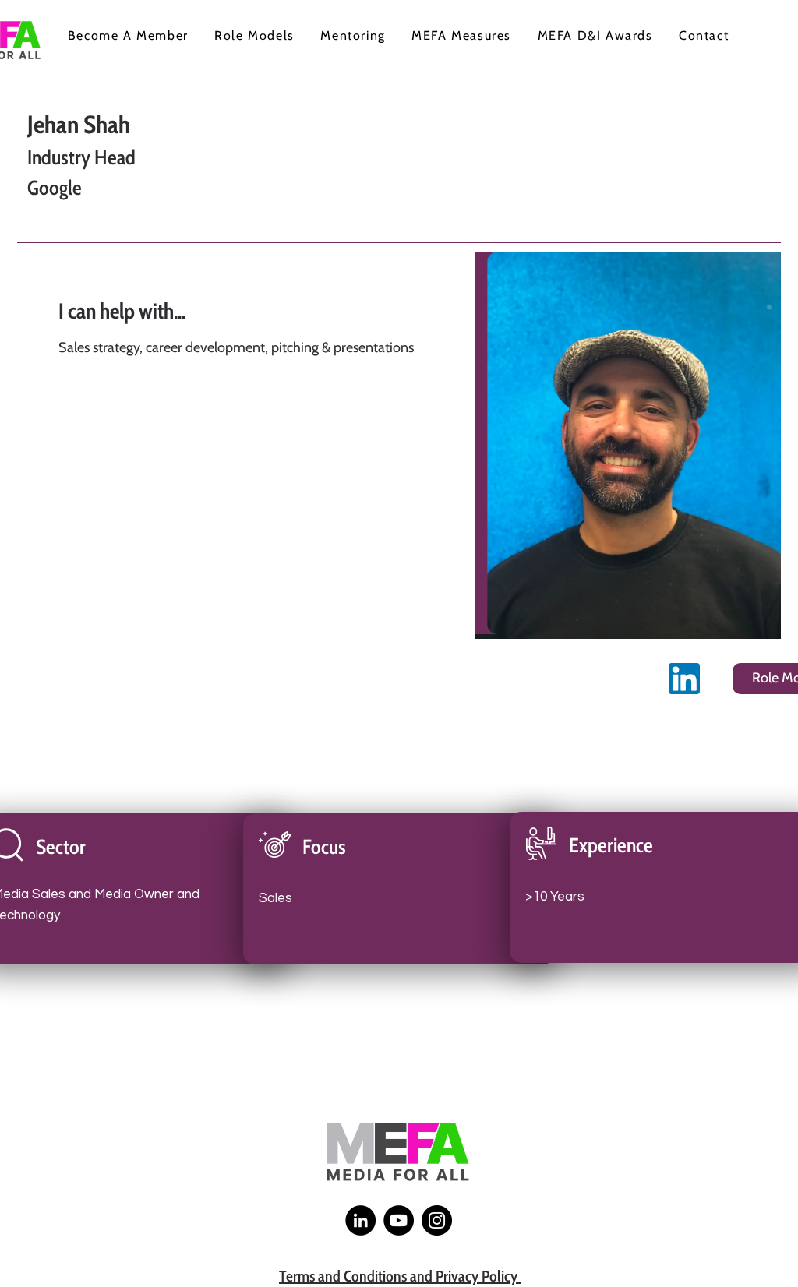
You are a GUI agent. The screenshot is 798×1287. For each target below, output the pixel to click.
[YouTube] (398, 1220)
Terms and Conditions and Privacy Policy (400, 1276)
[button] (128, 36)
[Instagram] (437, 1220)
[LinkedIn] (360, 1220)
